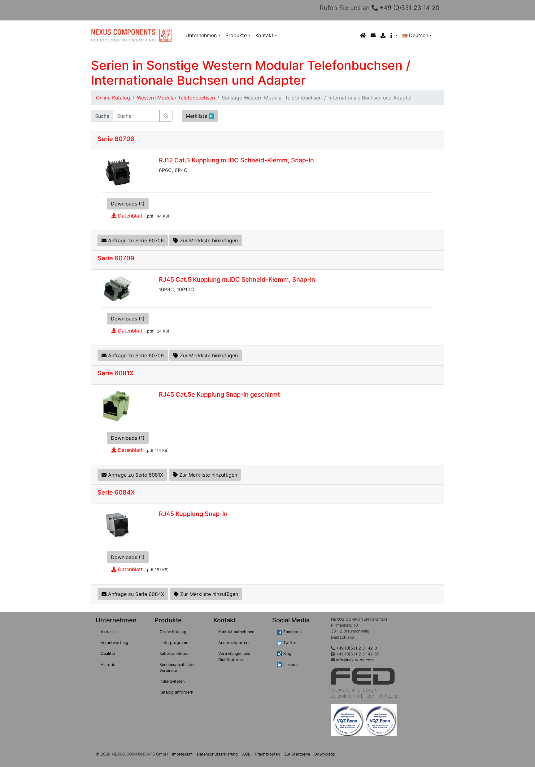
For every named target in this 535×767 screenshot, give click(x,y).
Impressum (182, 754)
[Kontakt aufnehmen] (373, 35)
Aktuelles (109, 631)
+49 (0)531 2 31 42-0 (356, 648)
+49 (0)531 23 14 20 (409, 7)
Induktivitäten (172, 681)
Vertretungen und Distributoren (234, 656)
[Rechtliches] (394, 35)
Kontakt (264, 35)
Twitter (289, 642)
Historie (108, 664)
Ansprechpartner (234, 642)
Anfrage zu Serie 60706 (135, 240)
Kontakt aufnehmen (236, 631)
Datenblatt (130, 216)
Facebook (292, 631)
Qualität (108, 653)
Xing (286, 653)
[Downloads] (383, 35)
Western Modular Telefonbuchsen (176, 98)
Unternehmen (201, 35)
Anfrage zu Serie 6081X (135, 475)
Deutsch (418, 35)
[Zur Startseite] (363, 35)
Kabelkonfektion (174, 653)
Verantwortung (114, 642)
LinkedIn (290, 664)
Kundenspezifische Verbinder (176, 667)
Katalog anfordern (176, 692)
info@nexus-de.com (355, 660)
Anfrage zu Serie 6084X (135, 594)
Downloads (324, 754)
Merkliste (199, 116)
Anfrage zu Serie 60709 (135, 355)
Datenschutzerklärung (217, 754)
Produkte (236, 35)
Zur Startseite (297, 754)
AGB (246, 754)
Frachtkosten (267, 754)
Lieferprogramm (174, 642)
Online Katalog (113, 98)
